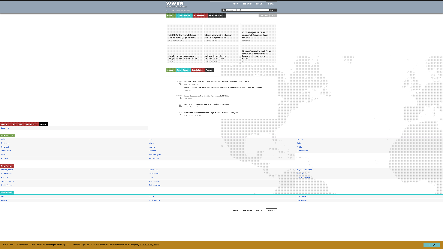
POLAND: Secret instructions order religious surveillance (206, 104)
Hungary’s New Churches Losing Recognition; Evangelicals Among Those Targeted (216, 81)
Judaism (152, 147)
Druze (3, 155)
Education (4, 177)
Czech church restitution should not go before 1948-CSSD (206, 96)
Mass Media (153, 170)
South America (302, 200)
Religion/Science (155, 185)
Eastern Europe (183, 15)
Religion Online (154, 181)
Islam (151, 139)
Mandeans (153, 151)
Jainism (151, 143)
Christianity (264, 15)
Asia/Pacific (5, 200)
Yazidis (299, 147)
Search (272, 10)
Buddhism (5, 143)
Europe (273, 15)
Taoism (299, 143)
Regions (259, 4)
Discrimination (6, 174)
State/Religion (199, 15)
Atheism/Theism (7, 170)
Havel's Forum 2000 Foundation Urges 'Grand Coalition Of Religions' (211, 113)
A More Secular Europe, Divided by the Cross (216, 57)
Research (300, 174)
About (236, 4)
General (170, 15)
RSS (169, 11)
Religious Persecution (304, 170)
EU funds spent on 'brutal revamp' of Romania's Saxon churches (255, 35)
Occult (151, 177)
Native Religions (155, 155)
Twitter (177, 11)
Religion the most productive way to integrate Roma (218, 36)
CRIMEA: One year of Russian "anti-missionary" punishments (182, 36)
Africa (3, 196)
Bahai (3, 139)
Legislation (5, 128)
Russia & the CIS (302, 196)
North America (154, 200)
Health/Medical (7, 185)
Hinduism (4, 158)
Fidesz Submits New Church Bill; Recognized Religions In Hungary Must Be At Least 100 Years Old (223, 87)
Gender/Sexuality (7, 181)
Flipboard (186, 11)
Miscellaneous (154, 174)
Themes (271, 4)
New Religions (154, 158)
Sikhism (300, 139)
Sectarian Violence (303, 177)
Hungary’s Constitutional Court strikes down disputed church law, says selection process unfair (256, 55)
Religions (247, 4)
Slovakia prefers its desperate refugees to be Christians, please (182, 57)
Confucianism (6, 151)
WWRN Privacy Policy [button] (149, 245)
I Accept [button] (431, 245)
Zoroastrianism (302, 151)
